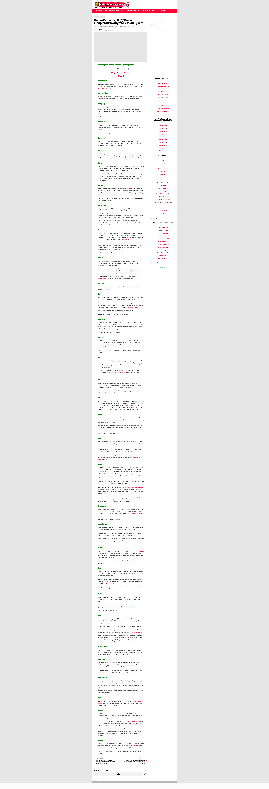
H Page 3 (127, 73)
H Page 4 (121, 76)
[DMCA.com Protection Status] (163, 267)
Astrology (111, 10)
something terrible (129, 188)
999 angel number (163, 148)
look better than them (130, 607)
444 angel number (163, 134)
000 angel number (163, 150)
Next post (96, 780)
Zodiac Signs (98, 10)
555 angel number (163, 136)
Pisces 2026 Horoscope (163, 114)
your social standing (131, 405)
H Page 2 (120, 73)
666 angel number (163, 139)
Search (173, 25)
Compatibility (120, 10)
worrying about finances (104, 347)
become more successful (110, 249)
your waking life (102, 672)
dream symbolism (118, 117)
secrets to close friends (131, 307)
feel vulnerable (135, 166)
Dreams (154, 10)
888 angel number (163, 145)
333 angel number (163, 131)
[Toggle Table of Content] (126, 69)
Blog (105, 10)
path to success (138, 632)
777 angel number (163, 142)
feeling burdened (137, 745)
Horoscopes (129, 10)
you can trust (126, 239)
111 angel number (163, 125)
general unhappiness (119, 372)
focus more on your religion (134, 721)
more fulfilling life (109, 583)
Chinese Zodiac (162, 10)
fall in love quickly (102, 88)
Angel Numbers (146, 10)
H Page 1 (113, 73)
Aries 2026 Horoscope (163, 83)
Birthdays (137, 10)
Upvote (118, 774)
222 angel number (163, 128)
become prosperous (131, 441)
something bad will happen (135, 487)
